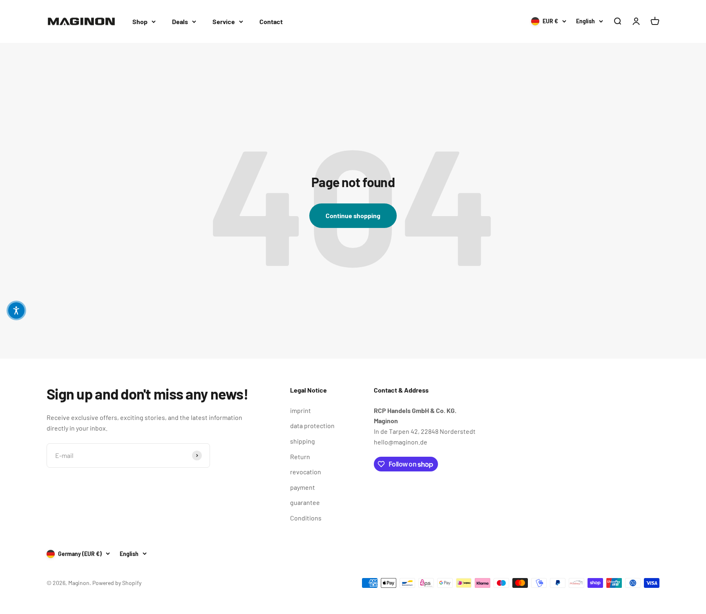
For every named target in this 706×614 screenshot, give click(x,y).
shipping (302, 441)
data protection (312, 425)
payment (302, 487)
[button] (16, 310)
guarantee (305, 502)
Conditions (306, 518)
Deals (180, 21)
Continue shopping (353, 215)
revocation (305, 472)
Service (223, 21)
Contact (271, 21)
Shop (139, 21)
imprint (300, 410)
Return (300, 456)
